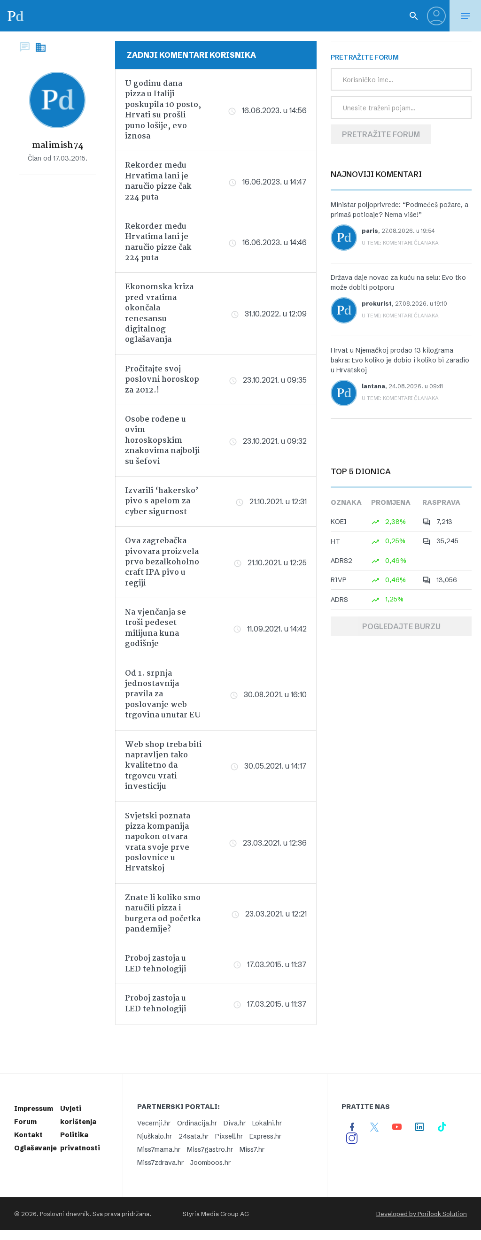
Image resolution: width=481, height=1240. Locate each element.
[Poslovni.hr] (15, 15)
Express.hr (265, 1136)
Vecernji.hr (154, 1123)
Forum (25, 1121)
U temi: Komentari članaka (400, 242)
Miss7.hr (252, 1149)
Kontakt (28, 1135)
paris (370, 230)
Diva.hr (235, 1123)
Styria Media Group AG (216, 1213)
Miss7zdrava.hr (160, 1162)
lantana (373, 386)
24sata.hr (193, 1136)
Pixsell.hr (229, 1136)
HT (335, 541)
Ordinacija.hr (197, 1123)
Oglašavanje (35, 1148)
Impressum (33, 1108)
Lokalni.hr (267, 1123)
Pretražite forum (381, 134)
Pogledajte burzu (401, 626)
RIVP (339, 580)
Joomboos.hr (210, 1162)
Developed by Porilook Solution (421, 1213)
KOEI (339, 521)
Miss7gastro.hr (210, 1149)
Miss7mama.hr (158, 1149)
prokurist (377, 303)
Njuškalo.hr (154, 1136)
